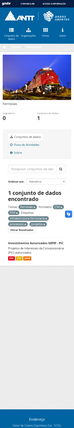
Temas (45, 35)
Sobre (62, 35)
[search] (61, 169)
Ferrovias (33, 47)
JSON (27, 258)
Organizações (28, 35)
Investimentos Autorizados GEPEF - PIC (36, 243)
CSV (19, 258)
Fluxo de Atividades (26, 145)
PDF (11, 258)
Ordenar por (16, 181)
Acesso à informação (54, 4)
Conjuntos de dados (11, 37)
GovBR (6, 3)
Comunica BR (27, 4)
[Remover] (34, 207)
